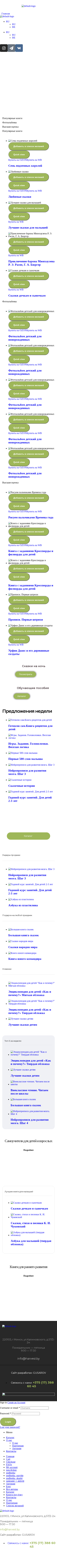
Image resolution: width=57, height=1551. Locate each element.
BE (13, 27)
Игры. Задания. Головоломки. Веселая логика (28, 745)
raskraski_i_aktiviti (15, 1481)
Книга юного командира (24, 958)
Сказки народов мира (22, 947)
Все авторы (12, 1489)
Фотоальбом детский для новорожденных (24, 338)
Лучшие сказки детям (25, 1075)
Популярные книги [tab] (12, 118)
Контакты (11, 1451)
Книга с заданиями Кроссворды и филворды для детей (30, 552)
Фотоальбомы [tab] (9, 122)
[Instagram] (4, 48)
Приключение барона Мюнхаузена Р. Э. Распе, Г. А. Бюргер (31, 263)
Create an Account (16, 1402)
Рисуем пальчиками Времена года (30, 517)
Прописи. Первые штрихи (25, 619)
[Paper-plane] (11, 48)
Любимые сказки (19, 196)
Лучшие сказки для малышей (28, 227)
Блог (8, 1486)
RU (8, 21)
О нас (9, 1440)
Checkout (10, 1462)
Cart (8, 1459)
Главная (10, 1456)
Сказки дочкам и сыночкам (29, 1208)
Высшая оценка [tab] (10, 126)
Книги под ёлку (14, 1494)
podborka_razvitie (14, 1475)
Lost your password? (10, 1427)
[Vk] (19, 48)
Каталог (10, 1437)
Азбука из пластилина (23, 905)
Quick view (19, 154)
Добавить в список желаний (28, 146)
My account (11, 1467)
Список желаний (15, 1505)
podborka (10, 1472)
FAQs (9, 1464)
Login (8, 1422)
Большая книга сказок (26, 1105)
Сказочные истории (21, 785)
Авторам (16, 1448)
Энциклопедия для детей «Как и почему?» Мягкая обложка (29, 993)
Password (5, 1413)
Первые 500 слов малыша (25, 758)
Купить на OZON (17, 160)
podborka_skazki (14, 1478)
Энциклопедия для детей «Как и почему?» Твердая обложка (31, 1062)
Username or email (10, 1408)
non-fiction (11, 1470)
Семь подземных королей (25, 165)
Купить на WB (34, 160)
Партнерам (18, 1445)
